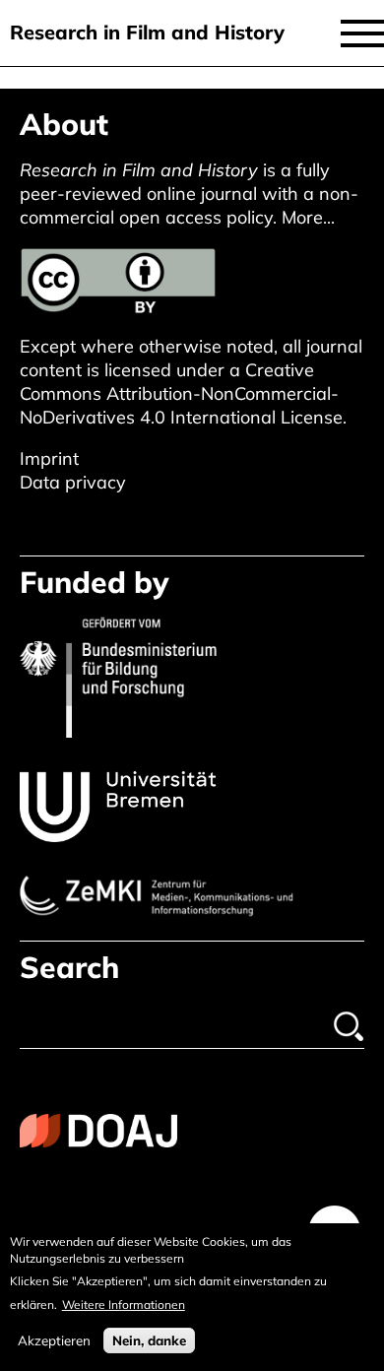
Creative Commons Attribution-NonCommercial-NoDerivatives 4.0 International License (181, 393)
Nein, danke (149, 1340)
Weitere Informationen (123, 1304)
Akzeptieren (54, 1340)
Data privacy (73, 482)
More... (308, 217)
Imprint (49, 458)
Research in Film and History (147, 32)
